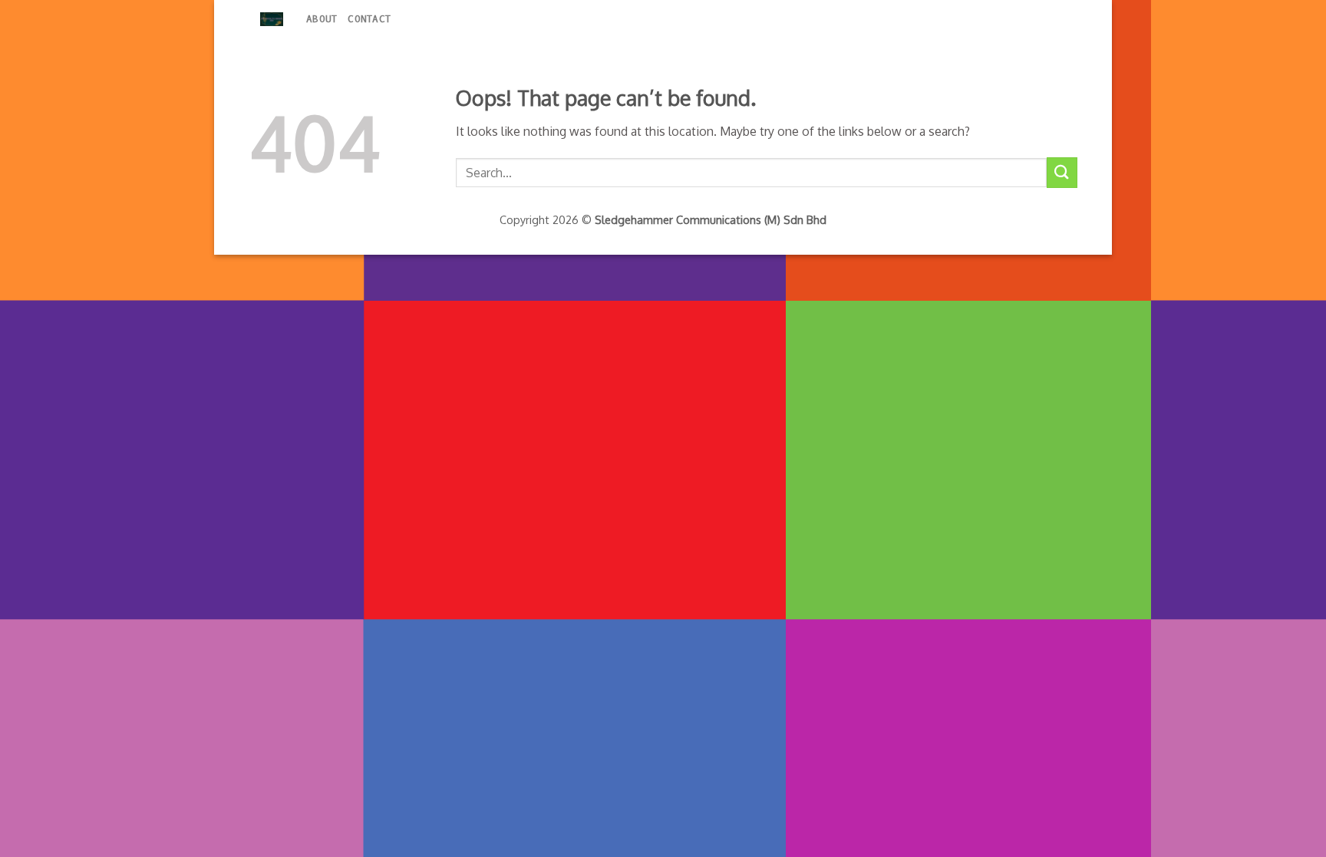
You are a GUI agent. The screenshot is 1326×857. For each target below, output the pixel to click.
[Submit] (1062, 172)
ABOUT (321, 18)
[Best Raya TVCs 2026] (271, 19)
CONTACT (369, 18)
